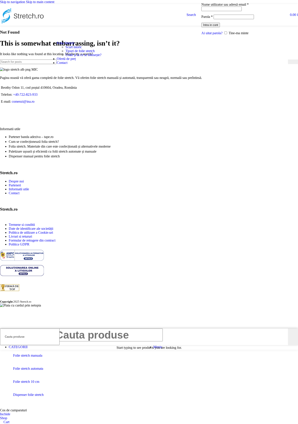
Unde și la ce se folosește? (83, 55)
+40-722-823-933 (25, 94)
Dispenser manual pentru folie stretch (34, 156)
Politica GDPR (19, 244)
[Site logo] (22, 27)
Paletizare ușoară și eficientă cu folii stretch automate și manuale (52, 151)
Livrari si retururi (20, 236)
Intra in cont (210, 25)
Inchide (5, 414)
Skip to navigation (13, 2)
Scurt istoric (73, 47)
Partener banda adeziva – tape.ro (31, 137)
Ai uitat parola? (212, 33)
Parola (207, 17)
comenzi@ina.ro (22, 101)
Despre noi (16, 181)
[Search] (293, 62)
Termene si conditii (22, 224)
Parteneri (15, 185)
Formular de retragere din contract (32, 240)
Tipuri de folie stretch (80, 51)
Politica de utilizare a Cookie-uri (31, 232)
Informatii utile (19, 189)
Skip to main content (40, 2)
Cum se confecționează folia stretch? (34, 141)
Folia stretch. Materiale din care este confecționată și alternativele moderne (60, 146)
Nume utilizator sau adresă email (225, 4)
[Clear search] (284, 61)
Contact (14, 193)
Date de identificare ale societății (31, 228)
